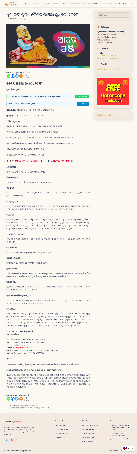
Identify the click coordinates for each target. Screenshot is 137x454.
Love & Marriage (88, 433)
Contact (128, 4)
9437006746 (114, 56)
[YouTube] (12, 440)
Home (27, 4)
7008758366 (113, 58)
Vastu (115, 4)
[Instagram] (17, 440)
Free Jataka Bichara (84, 4)
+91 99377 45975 (118, 433)
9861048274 (102, 58)
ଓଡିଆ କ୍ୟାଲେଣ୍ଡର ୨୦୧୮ (25, 161)
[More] (21, 76)
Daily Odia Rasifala (51, 4)
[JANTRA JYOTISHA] (11, 3)
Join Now (83, 104)
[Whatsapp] (8, 76)
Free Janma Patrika (61, 433)
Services (35, 4)
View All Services (88, 441)
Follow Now (82, 96)
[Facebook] (13, 76)
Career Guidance (88, 429)
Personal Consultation (90, 425)
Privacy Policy (113, 451)
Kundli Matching (60, 437)
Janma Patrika (69, 4)
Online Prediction (88, 437)
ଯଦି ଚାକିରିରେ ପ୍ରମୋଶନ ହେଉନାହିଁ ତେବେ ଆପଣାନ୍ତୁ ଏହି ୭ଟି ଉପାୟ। (29, 408)
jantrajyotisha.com (20, 347)
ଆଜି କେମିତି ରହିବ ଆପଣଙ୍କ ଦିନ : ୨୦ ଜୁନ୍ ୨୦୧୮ (23, 405)
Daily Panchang (60, 425)
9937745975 (102, 56)
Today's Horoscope (61, 429)
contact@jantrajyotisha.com (109, 69)
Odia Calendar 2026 (102, 4)
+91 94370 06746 (118, 435)
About (121, 4)
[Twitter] (17, 76)
